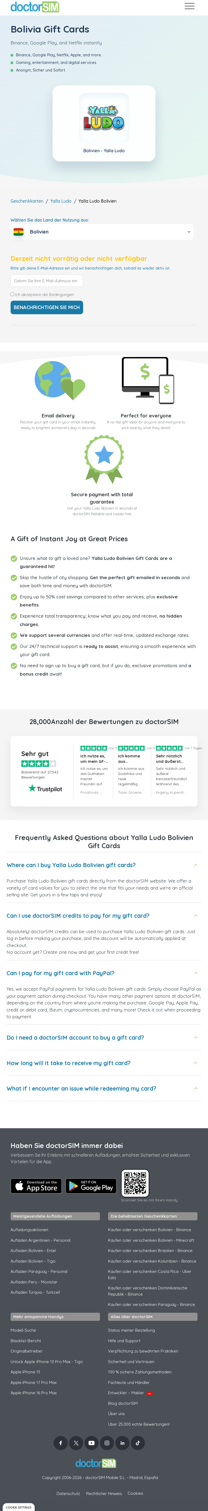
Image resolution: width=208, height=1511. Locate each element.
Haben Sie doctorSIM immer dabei (67, 1145)
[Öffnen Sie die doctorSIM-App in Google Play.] (91, 1186)
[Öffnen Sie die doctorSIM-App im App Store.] (36, 1186)
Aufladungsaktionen (29, 1229)
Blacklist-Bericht (26, 1340)
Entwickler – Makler (129, 1392)
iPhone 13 (25, 1371)
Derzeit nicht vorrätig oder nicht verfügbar (79, 258)
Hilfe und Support (124, 1340)
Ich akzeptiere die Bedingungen (44, 294)
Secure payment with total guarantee (102, 498)
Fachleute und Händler (129, 1382)
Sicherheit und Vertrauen (131, 1361)
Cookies (135, 1493)
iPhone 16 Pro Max (34, 1392)
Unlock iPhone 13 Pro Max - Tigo (47, 1361)
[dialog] (19, 1507)
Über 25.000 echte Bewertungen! (139, 1424)
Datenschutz (68, 1493)
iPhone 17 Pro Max (34, 1382)
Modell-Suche (23, 1330)
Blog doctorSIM (123, 1403)
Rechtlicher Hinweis (104, 1493)
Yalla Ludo (61, 201)
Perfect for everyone (146, 416)
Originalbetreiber (27, 1351)
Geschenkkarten (27, 201)
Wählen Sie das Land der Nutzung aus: (50, 220)
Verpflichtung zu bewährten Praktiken (143, 1351)
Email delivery (58, 416)
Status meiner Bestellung (131, 1330)
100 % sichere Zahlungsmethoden (139, 1371)
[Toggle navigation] (189, 7)
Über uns (116, 1413)
